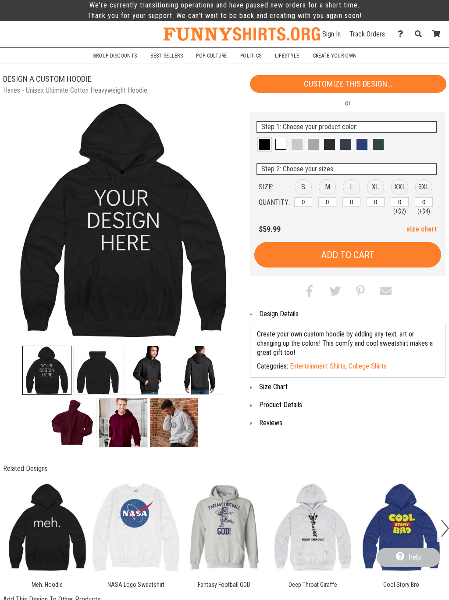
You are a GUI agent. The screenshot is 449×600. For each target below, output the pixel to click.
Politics (250, 56)
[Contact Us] (403, 34)
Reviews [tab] (270, 423)
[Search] (421, 34)
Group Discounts (115, 56)
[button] (47, 370)
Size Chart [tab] (273, 387)
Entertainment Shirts (318, 366)
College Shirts (368, 366)
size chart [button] (421, 229)
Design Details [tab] (279, 314)
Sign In (331, 34)
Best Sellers (166, 56)
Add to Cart (347, 254)
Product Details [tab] (280, 405)
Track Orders (367, 34)
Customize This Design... (348, 84)
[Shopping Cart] (439, 34)
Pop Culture (211, 56)
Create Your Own (334, 56)
